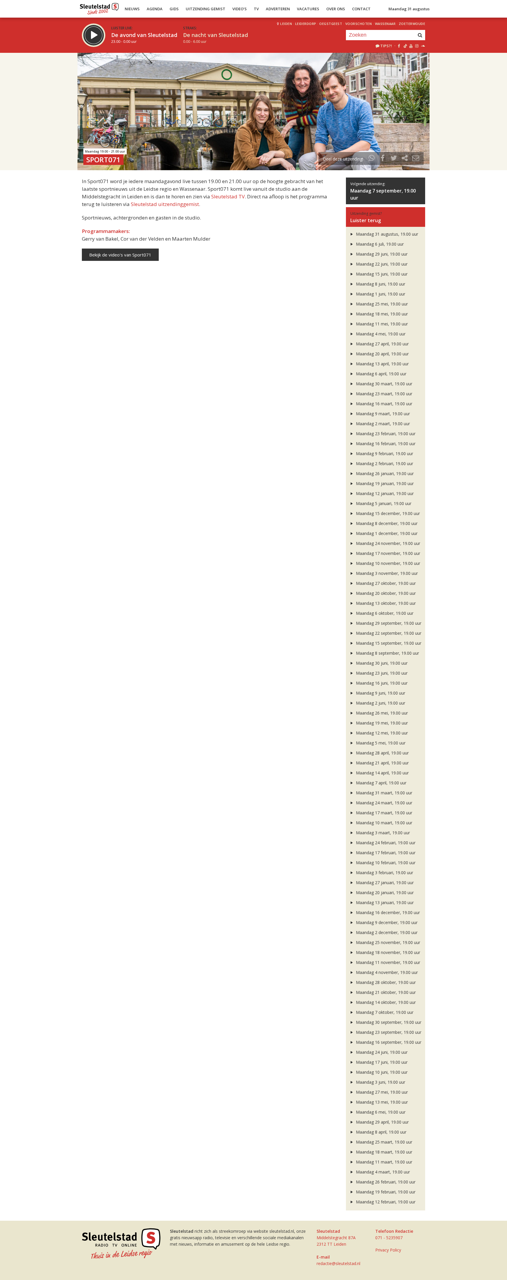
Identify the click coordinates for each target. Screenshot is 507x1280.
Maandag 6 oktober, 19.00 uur (384, 613)
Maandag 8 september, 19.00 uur (387, 653)
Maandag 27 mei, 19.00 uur (381, 1092)
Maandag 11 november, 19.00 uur (387, 962)
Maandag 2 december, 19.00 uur (386, 932)
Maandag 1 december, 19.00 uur (386, 533)
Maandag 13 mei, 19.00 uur (381, 1102)
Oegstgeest (330, 23)
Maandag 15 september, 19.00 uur (388, 643)
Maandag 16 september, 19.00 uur (388, 1042)
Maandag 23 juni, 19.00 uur (381, 673)
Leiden (286, 23)
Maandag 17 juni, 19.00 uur (381, 1062)
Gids (174, 8)
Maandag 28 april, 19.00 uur (382, 753)
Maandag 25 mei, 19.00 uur (381, 304)
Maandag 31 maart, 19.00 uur (383, 793)
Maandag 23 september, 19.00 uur (388, 1032)
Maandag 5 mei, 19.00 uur (380, 743)
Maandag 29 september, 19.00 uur (388, 623)
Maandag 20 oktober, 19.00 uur (385, 593)
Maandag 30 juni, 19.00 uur (381, 663)
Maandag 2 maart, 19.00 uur (382, 423)
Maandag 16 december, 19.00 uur (387, 912)
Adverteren (278, 8)
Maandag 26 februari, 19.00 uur (385, 1182)
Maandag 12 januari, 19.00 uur (384, 493)
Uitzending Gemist (205, 8)
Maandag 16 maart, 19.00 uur (383, 403)
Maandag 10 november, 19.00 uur (387, 563)
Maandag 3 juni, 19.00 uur (380, 1082)
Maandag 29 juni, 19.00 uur (381, 254)
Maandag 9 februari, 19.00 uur (384, 453)
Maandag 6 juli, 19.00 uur (379, 244)
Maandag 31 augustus (409, 8)
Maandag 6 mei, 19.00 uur (380, 1112)
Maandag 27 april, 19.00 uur (382, 344)
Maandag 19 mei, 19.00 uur (381, 723)
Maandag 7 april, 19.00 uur (380, 783)
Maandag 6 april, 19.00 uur (380, 373)
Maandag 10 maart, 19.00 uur (383, 822)
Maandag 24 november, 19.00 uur (387, 543)
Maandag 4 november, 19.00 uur (386, 972)
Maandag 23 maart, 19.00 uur (383, 393)
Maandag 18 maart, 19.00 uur (383, 1152)
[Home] (99, 7)
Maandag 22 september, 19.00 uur (388, 633)
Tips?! (386, 45)
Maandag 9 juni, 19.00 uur (380, 693)
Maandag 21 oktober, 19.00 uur (385, 992)
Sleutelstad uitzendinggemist (165, 204)
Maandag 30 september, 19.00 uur (388, 1022)
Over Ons (335, 8)
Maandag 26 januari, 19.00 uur (384, 473)
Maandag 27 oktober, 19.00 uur (385, 583)
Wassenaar (385, 23)
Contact (361, 8)
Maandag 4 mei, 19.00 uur (380, 334)
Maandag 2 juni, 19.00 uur (380, 703)
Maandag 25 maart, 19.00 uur (383, 1142)
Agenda (155, 8)
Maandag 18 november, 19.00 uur (387, 952)
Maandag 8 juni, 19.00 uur (380, 284)
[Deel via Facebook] (383, 159)
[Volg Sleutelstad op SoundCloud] (422, 45)
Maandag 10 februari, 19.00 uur (385, 862)
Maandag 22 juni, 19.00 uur (381, 264)
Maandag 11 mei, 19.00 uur (381, 324)
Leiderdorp (305, 23)
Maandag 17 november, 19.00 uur (387, 553)
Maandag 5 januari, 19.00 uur (383, 503)
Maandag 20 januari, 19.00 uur (384, 892)
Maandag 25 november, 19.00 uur (387, 942)
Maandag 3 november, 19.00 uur (386, 573)
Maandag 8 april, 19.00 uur (380, 1132)
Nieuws (132, 8)
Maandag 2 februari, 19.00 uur (384, 463)
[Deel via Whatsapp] (372, 159)
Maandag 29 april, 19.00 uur (382, 1122)
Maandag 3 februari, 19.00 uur (384, 872)
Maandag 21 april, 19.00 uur (382, 763)
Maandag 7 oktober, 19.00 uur (384, 1012)
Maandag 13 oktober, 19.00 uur (385, 603)
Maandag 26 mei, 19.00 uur (381, 713)
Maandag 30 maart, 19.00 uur (383, 383)
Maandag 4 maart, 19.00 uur (382, 1172)
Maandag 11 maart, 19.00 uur (383, 1162)
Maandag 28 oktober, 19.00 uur (385, 982)
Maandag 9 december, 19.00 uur (386, 922)
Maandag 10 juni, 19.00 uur (381, 1072)
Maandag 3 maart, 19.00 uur (382, 832)
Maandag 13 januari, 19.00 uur (384, 902)
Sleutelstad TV (228, 196)
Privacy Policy (388, 1250)
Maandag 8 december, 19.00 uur (386, 523)
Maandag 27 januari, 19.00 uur (384, 882)
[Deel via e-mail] (416, 159)
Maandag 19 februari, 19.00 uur (385, 1192)
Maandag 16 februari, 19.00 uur (385, 443)
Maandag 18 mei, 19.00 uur (381, 314)
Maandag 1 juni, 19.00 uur (380, 294)
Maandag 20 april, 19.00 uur (382, 354)
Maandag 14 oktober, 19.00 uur (385, 1002)
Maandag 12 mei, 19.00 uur (381, 733)
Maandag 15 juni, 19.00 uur (381, 274)
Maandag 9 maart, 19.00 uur (382, 413)
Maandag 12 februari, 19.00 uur (385, 1202)
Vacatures (308, 8)
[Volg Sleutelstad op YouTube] (410, 45)
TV (256, 8)
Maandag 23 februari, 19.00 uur (385, 433)
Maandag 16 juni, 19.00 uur (381, 683)
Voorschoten (358, 23)
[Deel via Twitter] (394, 159)
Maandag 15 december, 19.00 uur (387, 513)
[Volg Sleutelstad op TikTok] (405, 45)
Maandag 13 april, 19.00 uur (382, 364)
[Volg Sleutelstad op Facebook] (399, 45)
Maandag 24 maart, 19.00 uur (383, 803)
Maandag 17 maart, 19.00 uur (383, 812)
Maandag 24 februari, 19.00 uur (385, 842)
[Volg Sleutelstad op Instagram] (417, 45)
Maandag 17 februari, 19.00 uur (385, 852)
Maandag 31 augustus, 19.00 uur (386, 234)
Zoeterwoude (412, 23)
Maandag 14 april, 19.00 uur (382, 773)
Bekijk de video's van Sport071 (120, 255)
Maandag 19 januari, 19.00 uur (384, 483)
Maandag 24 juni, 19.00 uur (381, 1052)
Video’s (239, 8)
